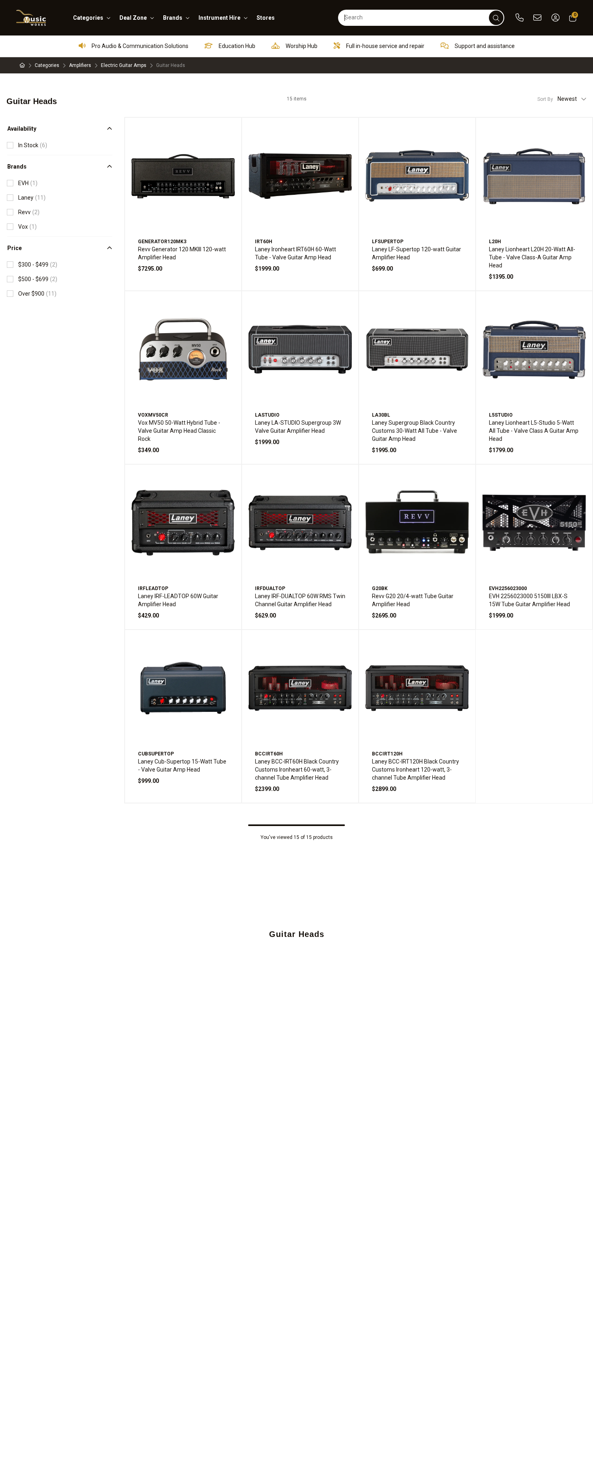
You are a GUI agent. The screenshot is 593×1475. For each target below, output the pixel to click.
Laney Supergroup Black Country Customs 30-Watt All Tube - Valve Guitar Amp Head (414, 430)
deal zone (133, 18)
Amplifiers (80, 65)
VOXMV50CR (153, 415)
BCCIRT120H (387, 754)
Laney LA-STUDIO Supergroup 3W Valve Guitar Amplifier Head (298, 426)
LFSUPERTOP (387, 241)
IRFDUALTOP (270, 588)
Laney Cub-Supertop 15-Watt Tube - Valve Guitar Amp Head (182, 765)
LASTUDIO (267, 415)
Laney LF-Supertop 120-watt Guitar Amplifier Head (416, 253)
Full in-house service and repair (384, 46)
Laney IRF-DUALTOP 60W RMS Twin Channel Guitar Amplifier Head (300, 600)
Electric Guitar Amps (123, 65)
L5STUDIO (501, 415)
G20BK (380, 588)
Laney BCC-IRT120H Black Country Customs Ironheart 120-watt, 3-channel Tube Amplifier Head (415, 769)
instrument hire (219, 18)
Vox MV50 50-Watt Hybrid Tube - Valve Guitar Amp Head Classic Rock (179, 430)
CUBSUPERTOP (156, 754)
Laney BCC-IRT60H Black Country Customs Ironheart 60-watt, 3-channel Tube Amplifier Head (297, 769)
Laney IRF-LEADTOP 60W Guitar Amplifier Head (178, 600)
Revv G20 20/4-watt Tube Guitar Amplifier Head (412, 600)
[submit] (496, 17)
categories (88, 18)
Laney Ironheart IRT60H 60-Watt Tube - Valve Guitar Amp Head (295, 253)
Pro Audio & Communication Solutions (139, 46)
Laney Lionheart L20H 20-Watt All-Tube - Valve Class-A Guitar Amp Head (532, 257)
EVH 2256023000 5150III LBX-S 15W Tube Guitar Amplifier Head (529, 600)
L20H (495, 241)
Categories (47, 65)
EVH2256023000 (508, 588)
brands (172, 18)
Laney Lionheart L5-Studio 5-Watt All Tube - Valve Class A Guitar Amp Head (533, 430)
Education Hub (236, 46)
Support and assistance (484, 46)
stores (266, 18)
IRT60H (263, 241)
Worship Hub (300, 46)
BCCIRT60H (269, 754)
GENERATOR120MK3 (162, 241)
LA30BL (381, 415)
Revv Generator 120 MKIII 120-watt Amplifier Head (182, 253)
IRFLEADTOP (153, 588)
